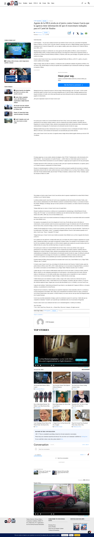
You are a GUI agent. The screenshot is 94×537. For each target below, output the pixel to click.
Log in (83, 444)
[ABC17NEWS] (12, 3)
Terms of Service (30, 519)
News (20, 3)
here (62, 439)
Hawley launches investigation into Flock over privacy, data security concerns (22, 92)
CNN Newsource (38, 32)
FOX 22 (36, 3)
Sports (30, 3)
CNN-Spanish (47, 310)
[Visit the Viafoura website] (86, 480)
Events (44, 3)
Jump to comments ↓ (38, 314)
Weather (25, 3)
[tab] (38, 455)
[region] (62, 462)
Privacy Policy (38, 519)
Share (52, 3)
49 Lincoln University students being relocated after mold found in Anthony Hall (22, 107)
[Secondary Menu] (6, 3)
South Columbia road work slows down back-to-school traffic (21, 121)
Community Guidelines (31, 521)
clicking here (84, 436)
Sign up (87, 444)
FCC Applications (39, 522)
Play (49, 3)
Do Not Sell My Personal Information (35, 524)
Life (40, 3)
